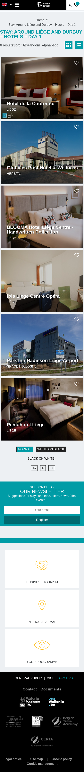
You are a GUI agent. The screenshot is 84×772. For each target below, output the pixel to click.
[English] (4, 5)
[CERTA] (42, 740)
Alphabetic (50, 45)
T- (43, 468)
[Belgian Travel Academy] (64, 721)
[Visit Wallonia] (56, 701)
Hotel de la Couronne (30, 103)
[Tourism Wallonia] (30, 701)
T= (34, 468)
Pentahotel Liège (26, 424)
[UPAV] (15, 721)
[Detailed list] (79, 45)
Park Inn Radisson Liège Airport (42, 360)
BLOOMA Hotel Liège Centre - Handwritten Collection (40, 229)
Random (33, 45)
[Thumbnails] (68, 45)
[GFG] (38, 721)
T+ (52, 468)
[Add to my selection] (76, 62)
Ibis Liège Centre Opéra (33, 296)
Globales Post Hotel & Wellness (42, 167)
